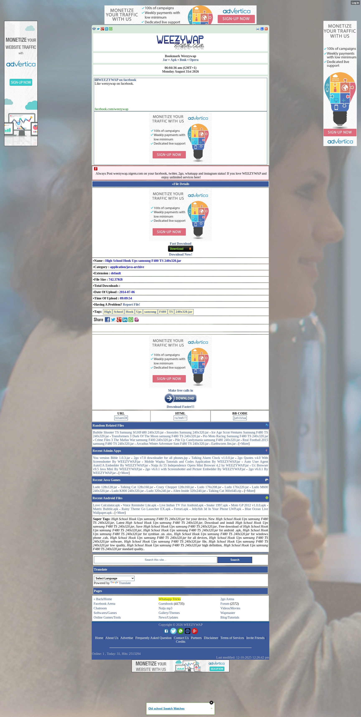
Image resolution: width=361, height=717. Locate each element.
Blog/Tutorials (229, 617)
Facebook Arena (104, 603)
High (107, 311)
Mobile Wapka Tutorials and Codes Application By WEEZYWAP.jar (192, 461)
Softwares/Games (105, 613)
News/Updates (168, 617)
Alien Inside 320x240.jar (189, 491)
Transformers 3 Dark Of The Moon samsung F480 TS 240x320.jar (156, 436)
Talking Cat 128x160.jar (136, 487)
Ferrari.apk (181, 509)
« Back (98, 599)
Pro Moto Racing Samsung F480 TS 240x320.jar (235, 436)
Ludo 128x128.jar (105, 487)
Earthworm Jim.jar (223, 443)
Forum (224, 603)
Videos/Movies (230, 608)
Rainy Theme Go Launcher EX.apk (146, 509)
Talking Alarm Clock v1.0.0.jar (212, 458)
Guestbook (166, 603)
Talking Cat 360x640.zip (224, 491)
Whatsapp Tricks (170, 599)
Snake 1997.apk (217, 505)
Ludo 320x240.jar (158, 491)
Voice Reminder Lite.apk (139, 505)
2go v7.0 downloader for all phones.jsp (161, 458)
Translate (125, 583)
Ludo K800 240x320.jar (128, 491)
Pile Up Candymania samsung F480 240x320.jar (207, 440)
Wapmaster (227, 613)
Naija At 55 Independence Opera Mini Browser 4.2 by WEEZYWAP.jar (200, 465)
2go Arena (227, 599)
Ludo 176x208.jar (209, 487)
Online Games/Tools (107, 617)
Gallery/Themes (169, 613)
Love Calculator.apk (106, 505)
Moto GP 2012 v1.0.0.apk (248, 505)
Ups (138, 311)
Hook (129, 311)
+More (243, 443)
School (118, 311)
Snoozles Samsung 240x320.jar (187, 432)
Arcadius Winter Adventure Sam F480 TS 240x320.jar (172, 443)
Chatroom (100, 608)
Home (108, 599)
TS (171, 311)
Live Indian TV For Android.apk (181, 505)
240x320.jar (184, 311)
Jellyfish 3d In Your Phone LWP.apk (217, 509)
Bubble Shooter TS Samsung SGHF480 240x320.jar (128, 432)
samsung (150, 311)
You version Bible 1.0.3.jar (111, 458)
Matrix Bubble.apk (105, 509)
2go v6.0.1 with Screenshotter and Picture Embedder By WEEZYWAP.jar (195, 469)
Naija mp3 (165, 608)
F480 (162, 311)
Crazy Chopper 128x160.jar (175, 487)
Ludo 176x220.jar (237, 487)
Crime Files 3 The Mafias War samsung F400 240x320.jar (133, 440)
